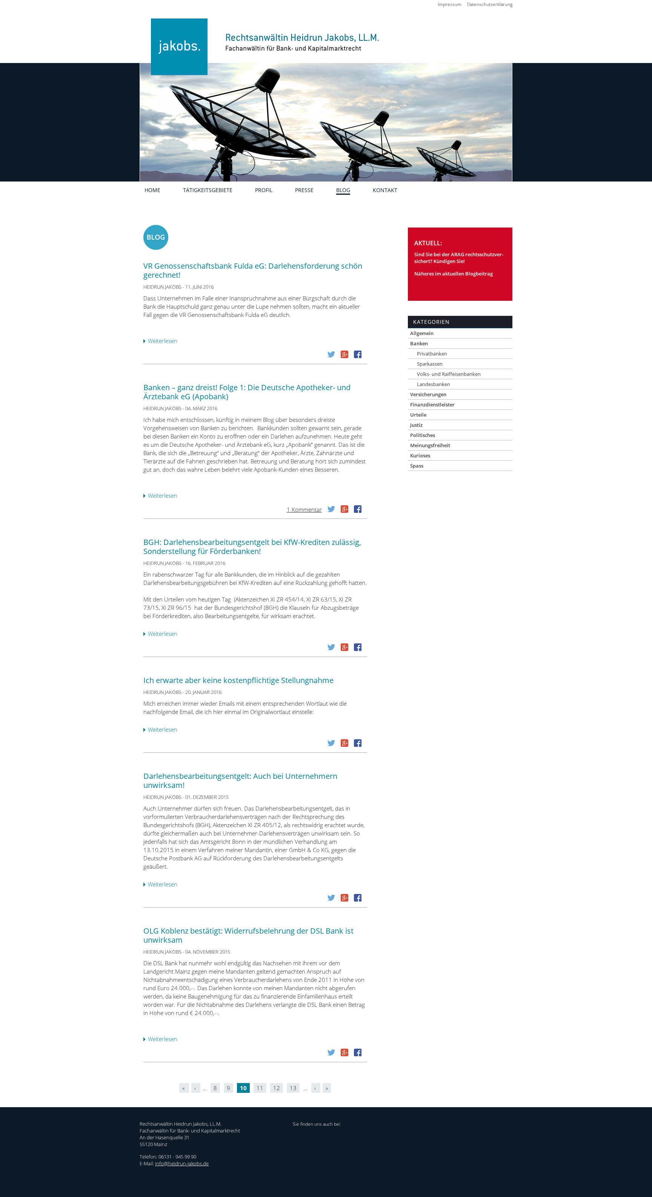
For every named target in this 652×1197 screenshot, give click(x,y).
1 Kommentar (304, 509)
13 (293, 1088)
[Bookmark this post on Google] (344, 356)
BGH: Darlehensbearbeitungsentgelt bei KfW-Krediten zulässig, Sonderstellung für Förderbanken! (252, 546)
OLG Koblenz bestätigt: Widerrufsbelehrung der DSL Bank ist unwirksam (248, 935)
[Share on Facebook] (357, 356)
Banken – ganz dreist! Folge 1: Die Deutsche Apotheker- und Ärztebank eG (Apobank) (247, 392)
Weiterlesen (164, 341)
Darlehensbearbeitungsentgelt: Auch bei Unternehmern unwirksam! (240, 780)
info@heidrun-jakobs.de (182, 1163)
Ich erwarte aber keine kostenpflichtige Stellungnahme (238, 680)
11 (260, 1088)
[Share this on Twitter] (331, 356)
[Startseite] (261, 58)
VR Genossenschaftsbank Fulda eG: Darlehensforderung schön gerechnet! (252, 270)
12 (276, 1088)
